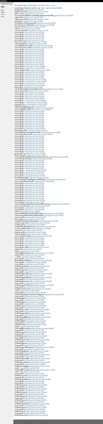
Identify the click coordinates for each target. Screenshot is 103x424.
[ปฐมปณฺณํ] (49, 8)
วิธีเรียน (2, 10)
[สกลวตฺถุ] (34, 10)
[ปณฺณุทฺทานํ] (3, 1)
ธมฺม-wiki (2, 14)
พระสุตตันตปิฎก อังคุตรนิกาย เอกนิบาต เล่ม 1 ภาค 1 (35, 5)
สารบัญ (2, 16)
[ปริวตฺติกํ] (41, 10)
